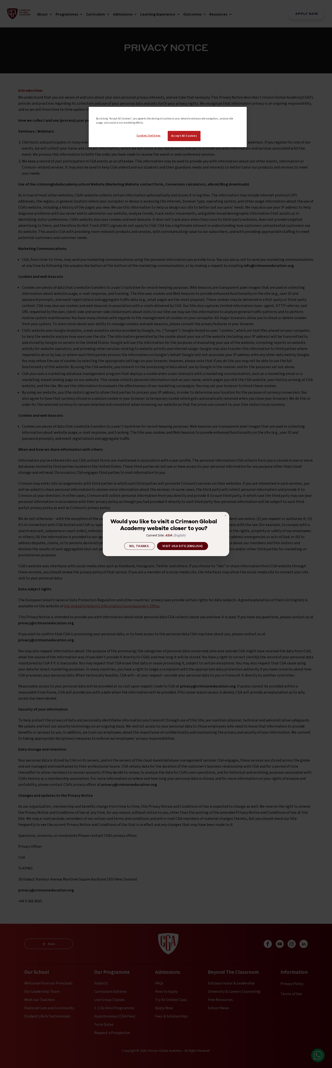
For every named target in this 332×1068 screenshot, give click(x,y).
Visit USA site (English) (182, 546)
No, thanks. (139, 546)
